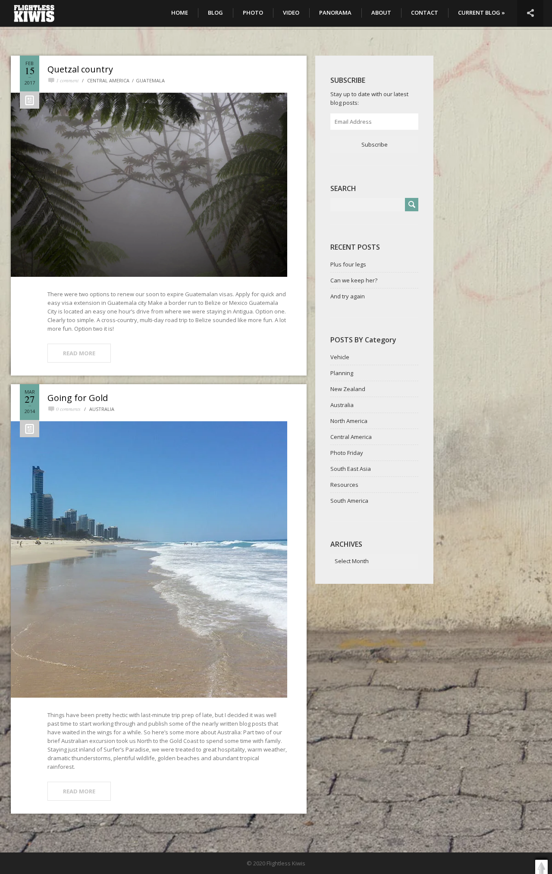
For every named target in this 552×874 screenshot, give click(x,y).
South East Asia (350, 469)
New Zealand (347, 389)
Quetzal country (80, 69)
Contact (424, 12)
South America (349, 500)
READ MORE (79, 353)
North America (348, 421)
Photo (253, 12)
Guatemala (150, 80)
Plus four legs (348, 264)
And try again (347, 296)
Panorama (335, 12)
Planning (341, 373)
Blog (215, 12)
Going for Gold (77, 398)
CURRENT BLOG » (481, 12)
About (381, 12)
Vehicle (339, 357)
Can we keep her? (353, 280)
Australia (101, 409)
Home (179, 12)
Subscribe (374, 144)
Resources (344, 485)
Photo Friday (346, 453)
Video (291, 12)
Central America (108, 80)
